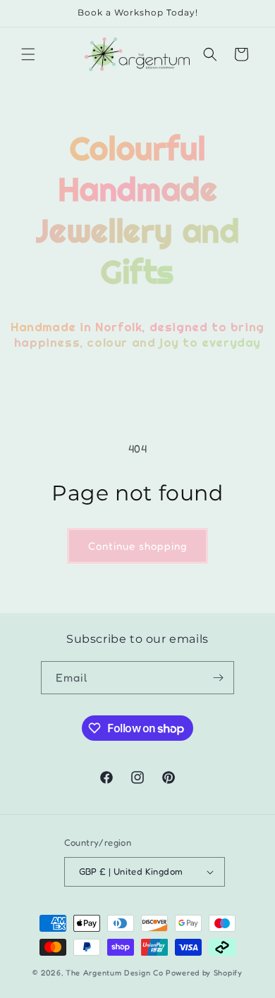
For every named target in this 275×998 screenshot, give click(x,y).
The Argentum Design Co (114, 973)
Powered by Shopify (204, 973)
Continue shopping (137, 546)
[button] (28, 54)
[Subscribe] (217, 677)
